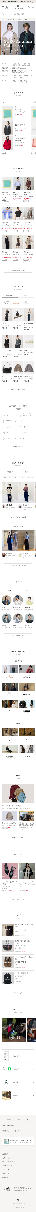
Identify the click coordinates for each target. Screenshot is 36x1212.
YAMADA (27, 607)
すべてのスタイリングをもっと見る (18, 517)
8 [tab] (24, 57)
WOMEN (11, 19)
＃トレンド (21, 477)
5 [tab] (18, 57)
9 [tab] (26, 57)
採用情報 (5, 1177)
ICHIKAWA (16, 625)
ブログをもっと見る (18, 993)
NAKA (3, 607)
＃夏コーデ (30, 477)
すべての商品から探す (18, 14)
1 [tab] (10, 57)
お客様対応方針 (7, 1166)
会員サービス (6, 1158)
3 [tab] (14, 57)
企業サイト (5, 1173)
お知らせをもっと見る (18, 899)
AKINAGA (27, 625)
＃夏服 (4, 477)
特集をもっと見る (18, 838)
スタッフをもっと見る (18, 635)
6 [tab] (20, 57)
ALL (26, 19)
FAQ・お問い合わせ (8, 1162)
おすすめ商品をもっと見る (18, 270)
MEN (19, 19)
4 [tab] (16, 57)
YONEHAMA (17, 607)
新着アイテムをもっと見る (18, 389)
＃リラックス (12, 477)
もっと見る (5, 153)
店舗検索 (5, 1154)
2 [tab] (12, 57)
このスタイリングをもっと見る (18, 565)
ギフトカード (6, 1169)
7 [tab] (22, 57)
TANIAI (4, 625)
